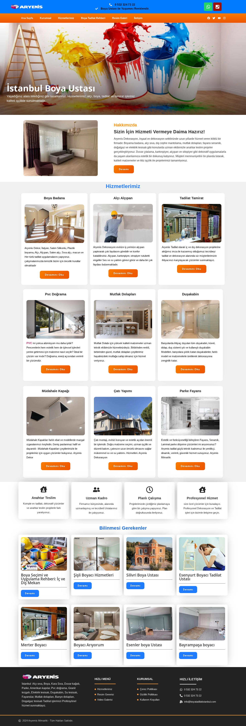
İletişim (138, 18)
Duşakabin (190, 294)
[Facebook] (208, 18)
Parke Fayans (190, 391)
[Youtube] (219, 18)
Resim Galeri (119, 18)
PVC (29, 343)
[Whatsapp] (208, 7)
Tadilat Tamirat (191, 198)
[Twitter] (213, 18)
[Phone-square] (217, 7)
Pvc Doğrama (55, 294)
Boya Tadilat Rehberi (93, 18)
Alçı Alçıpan (123, 198)
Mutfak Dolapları (123, 294)
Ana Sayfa (27, 18)
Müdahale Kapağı (55, 391)
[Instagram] (224, 18)
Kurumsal (45, 18)
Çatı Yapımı (123, 391)
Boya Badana (54, 198)
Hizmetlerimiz (66, 18)
